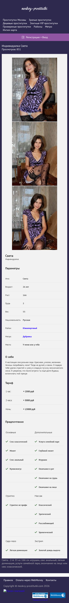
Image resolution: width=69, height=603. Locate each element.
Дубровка (27, 336)
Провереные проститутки (17, 26)
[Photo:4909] (34, 218)
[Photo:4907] (34, 90)
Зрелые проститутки (40, 19)
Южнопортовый (30, 328)
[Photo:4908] (34, 154)
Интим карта (10, 30)
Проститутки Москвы (14, 19)
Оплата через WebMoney (29, 580)
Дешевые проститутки (15, 23)
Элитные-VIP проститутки (44, 23)
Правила (8, 580)
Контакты (51, 580)
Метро (48, 26)
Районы (38, 26)
